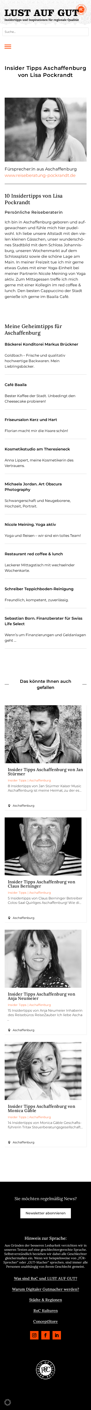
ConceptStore (45, 1321)
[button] (7, 1402)
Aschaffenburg (40, 780)
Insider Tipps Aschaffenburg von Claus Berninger (41, 884)
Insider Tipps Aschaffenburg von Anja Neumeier (41, 996)
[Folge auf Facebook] (45, 1335)
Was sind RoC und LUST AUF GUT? (45, 1278)
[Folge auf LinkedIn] (56, 1335)
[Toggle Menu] (7, 46)
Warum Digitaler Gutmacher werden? (45, 1289)
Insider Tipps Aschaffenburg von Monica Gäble (41, 1108)
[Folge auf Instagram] (34, 1335)
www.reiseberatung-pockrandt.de (40, 175)
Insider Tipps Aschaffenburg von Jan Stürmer (45, 772)
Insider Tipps (17, 780)
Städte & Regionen (45, 1299)
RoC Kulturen (45, 1310)
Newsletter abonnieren (46, 1213)
